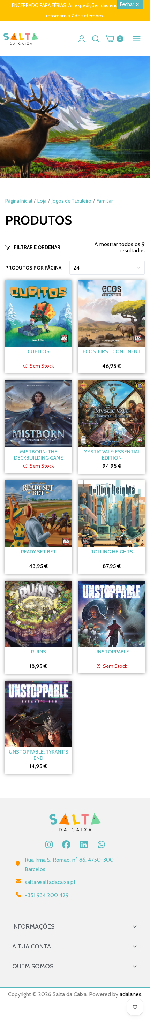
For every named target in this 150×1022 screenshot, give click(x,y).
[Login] (81, 38)
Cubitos (39, 351)
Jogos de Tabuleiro (71, 201)
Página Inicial (18, 201)
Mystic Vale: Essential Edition (111, 454)
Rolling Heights (111, 551)
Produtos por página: (33, 268)
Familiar (105, 201)
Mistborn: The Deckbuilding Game (38, 454)
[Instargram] (49, 844)
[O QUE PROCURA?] (95, 38)
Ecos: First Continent (112, 351)
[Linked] (84, 844)
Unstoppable (111, 652)
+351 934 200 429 (47, 895)
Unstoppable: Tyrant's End (38, 755)
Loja (41, 201)
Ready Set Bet (38, 551)
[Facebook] (66, 844)
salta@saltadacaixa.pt (50, 882)
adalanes (130, 994)
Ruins (38, 652)
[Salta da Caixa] (20, 39)
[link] (75, 117)
